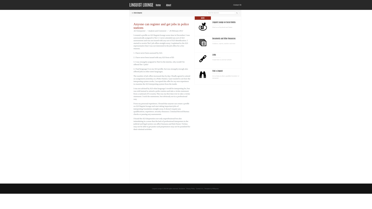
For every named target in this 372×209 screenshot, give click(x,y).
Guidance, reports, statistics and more (223, 43)
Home (158, 5)
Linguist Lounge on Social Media (224, 22)
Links (214, 54)
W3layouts (215, 188)
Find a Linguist (217, 71)
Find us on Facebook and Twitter (222, 27)
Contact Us (237, 5)
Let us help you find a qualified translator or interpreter (225, 77)
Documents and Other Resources (224, 38)
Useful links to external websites (222, 59)
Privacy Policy (190, 188)
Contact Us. (199, 188)
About (168, 5)
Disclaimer (182, 188)
